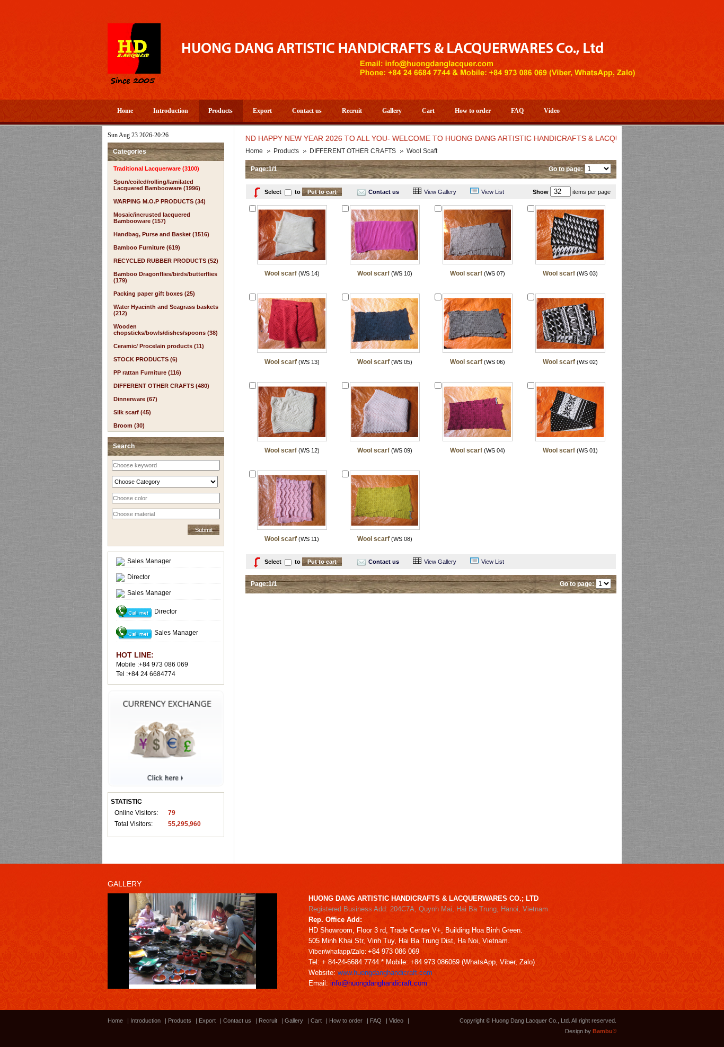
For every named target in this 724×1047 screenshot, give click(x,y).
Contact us (307, 110)
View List (492, 192)
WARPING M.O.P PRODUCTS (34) (159, 201)
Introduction (170, 110)
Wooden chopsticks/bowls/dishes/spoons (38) (165, 329)
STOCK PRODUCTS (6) (145, 359)
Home (125, 110)
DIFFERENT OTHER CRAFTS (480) (161, 386)
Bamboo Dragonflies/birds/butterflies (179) (165, 277)
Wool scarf (280, 273)
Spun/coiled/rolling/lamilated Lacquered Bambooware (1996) (156, 185)
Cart (428, 110)
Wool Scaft (422, 151)
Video (552, 110)
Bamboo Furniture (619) (146, 247)
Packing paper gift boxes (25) (154, 293)
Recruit (352, 110)
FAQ (517, 110)
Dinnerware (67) (135, 399)
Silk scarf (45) (132, 412)
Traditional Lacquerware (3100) (156, 168)
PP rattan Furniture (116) (147, 372)
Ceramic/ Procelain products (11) (158, 346)
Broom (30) (129, 425)
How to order (473, 110)
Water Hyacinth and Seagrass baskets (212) (165, 310)
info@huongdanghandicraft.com (378, 983)
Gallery (392, 110)
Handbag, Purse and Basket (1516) (161, 234)
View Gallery (440, 192)
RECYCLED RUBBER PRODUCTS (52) (165, 261)
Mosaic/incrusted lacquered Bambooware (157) (151, 217)
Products (220, 110)
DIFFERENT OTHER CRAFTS (353, 151)
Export (262, 110)
